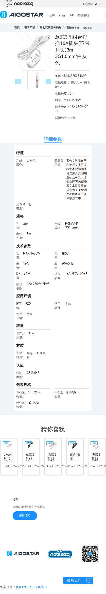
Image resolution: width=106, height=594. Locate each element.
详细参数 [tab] (53, 138)
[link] (29, 27)
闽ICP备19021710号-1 (31, 587)
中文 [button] (95, 3)
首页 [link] (17, 27)
